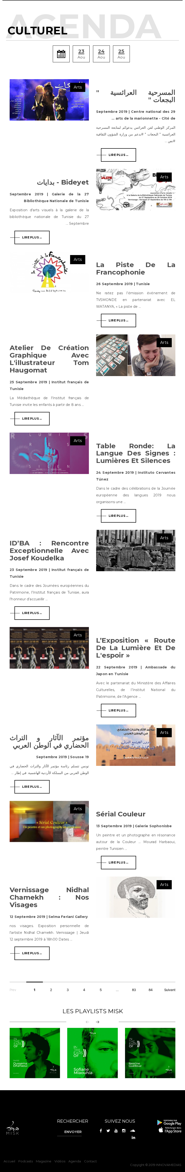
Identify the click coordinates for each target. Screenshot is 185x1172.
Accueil (9, 1161)
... (117, 990)
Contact (90, 1161)
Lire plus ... (118, 155)
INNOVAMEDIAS (168, 1165)
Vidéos (59, 1161)
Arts (78, 87)
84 (150, 990)
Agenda (74, 1161)
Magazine (43, 1161)
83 (134, 990)
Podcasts (25, 1161)
